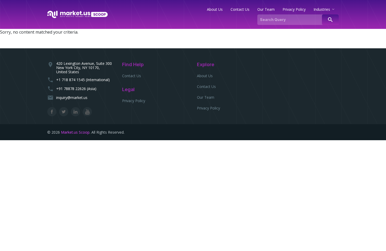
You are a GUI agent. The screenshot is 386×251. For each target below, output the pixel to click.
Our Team (205, 97)
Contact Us (131, 75)
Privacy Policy (133, 100)
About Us (205, 75)
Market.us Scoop (75, 132)
